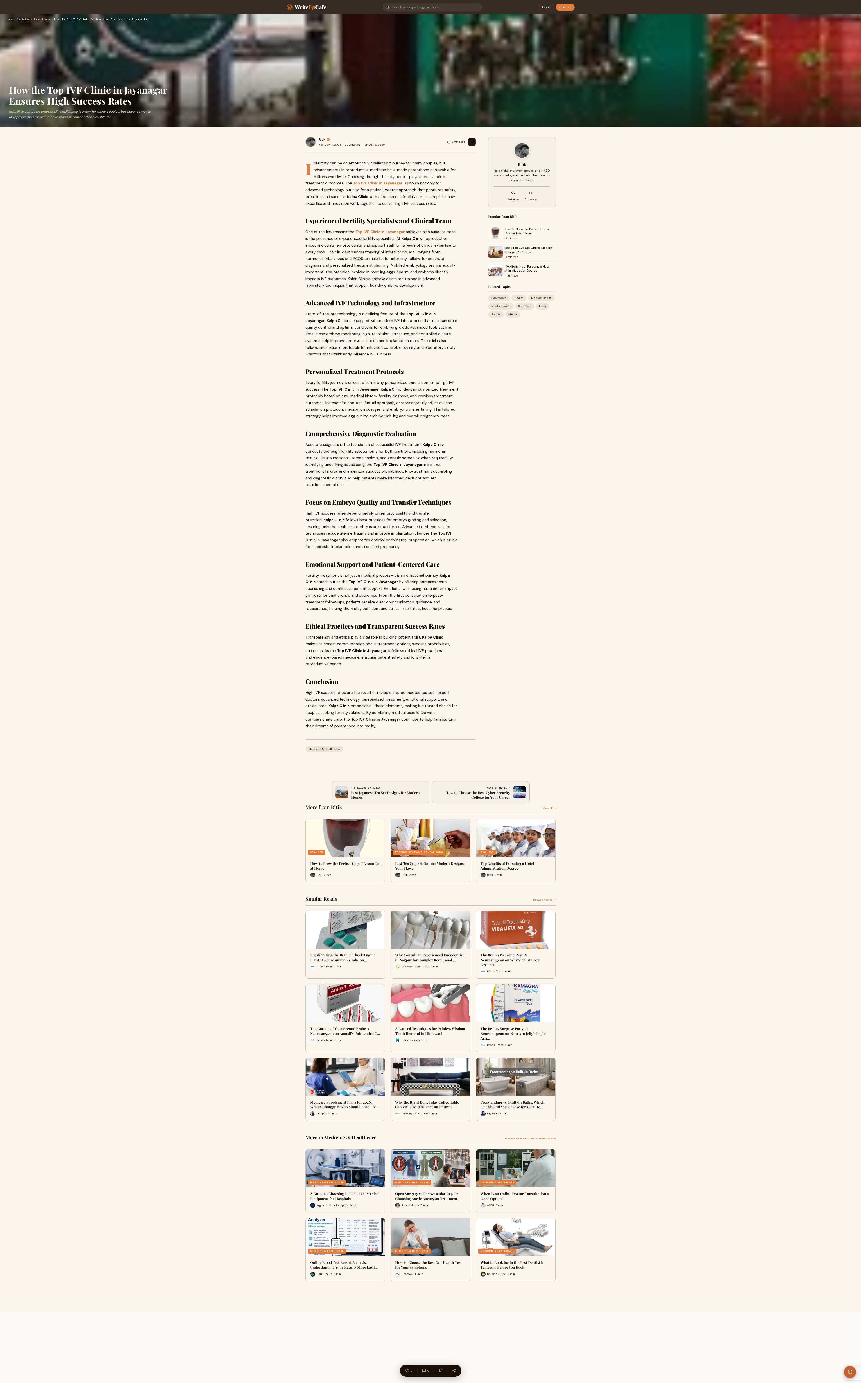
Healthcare (499, 298)
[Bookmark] (440, 1370)
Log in (546, 7)
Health (519, 298)
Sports (496, 314)
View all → (549, 808)
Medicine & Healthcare (33, 19)
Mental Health (501, 306)
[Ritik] (310, 142)
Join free (565, 7)
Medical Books (541, 298)
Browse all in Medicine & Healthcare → (530, 1138)
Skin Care (524, 306)
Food (542, 306)
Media (512, 314)
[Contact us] (850, 1372)
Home (9, 19)
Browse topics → (544, 900)
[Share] (453, 1370)
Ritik (322, 139)
